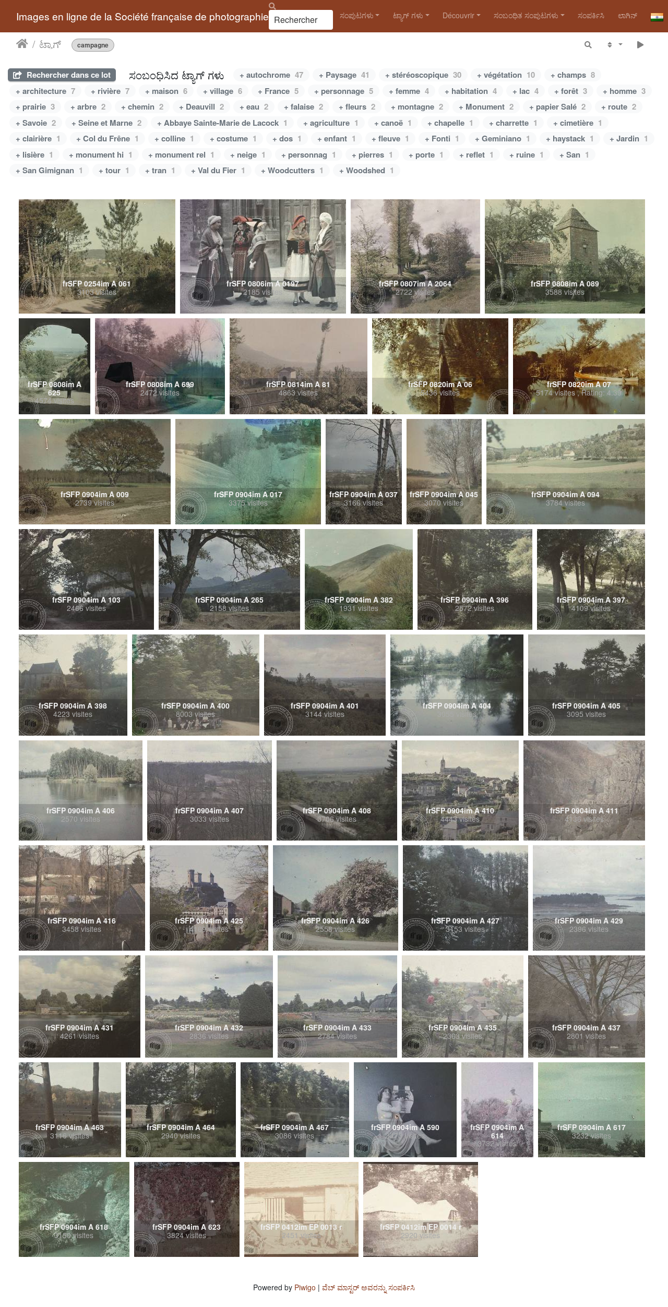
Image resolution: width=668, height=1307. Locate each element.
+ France (278, 91)
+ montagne (417, 106)
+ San (574, 154)
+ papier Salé (557, 106)
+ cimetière (577, 122)
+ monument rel (181, 154)
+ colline (174, 138)
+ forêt (570, 91)
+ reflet (476, 154)
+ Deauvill (201, 106)
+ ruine (526, 154)
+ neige (248, 154)
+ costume (233, 138)
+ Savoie (36, 122)
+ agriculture (331, 122)
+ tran (160, 170)
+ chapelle (450, 122)
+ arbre (87, 106)
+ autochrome (271, 74)
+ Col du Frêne (107, 138)
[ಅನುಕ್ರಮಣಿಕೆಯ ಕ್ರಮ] (614, 44)
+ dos (287, 138)
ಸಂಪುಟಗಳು (357, 15)
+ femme (409, 91)
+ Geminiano (502, 138)
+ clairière (38, 138)
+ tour (114, 170)
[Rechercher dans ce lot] (588, 44)
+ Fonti (442, 138)
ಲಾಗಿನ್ (627, 15)
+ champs (573, 74)
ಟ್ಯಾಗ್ (50, 43)
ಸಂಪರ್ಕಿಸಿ (591, 15)
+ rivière (110, 91)
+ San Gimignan (49, 170)
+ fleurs (357, 106)
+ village (222, 91)
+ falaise (303, 106)
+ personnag (308, 154)
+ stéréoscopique (423, 74)
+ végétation (506, 74)
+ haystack (570, 138)
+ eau (254, 106)
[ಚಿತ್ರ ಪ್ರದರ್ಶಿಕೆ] (640, 44)
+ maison (166, 91)
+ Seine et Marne (106, 122)
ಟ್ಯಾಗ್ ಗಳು (408, 15)
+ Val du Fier (218, 170)
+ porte (426, 154)
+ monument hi (101, 154)
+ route (618, 106)
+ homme (624, 91)
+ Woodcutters (292, 170)
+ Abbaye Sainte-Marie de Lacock (222, 122)
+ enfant (336, 138)
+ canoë (393, 122)
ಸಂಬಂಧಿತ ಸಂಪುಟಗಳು (526, 15)
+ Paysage (344, 74)
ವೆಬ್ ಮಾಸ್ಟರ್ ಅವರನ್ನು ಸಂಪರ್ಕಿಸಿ (368, 1287)
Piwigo (305, 1287)
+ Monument (486, 106)
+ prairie (35, 106)
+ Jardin (629, 138)
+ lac (525, 91)
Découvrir (458, 15)
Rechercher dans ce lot (68, 74)
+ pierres (372, 154)
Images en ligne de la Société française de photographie (142, 16)
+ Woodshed (366, 170)
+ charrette (513, 122)
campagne (93, 44)
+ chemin (142, 106)
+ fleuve (390, 138)
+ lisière (34, 154)
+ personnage (343, 91)
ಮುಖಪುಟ (22, 43)
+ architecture (45, 91)
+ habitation (471, 91)
